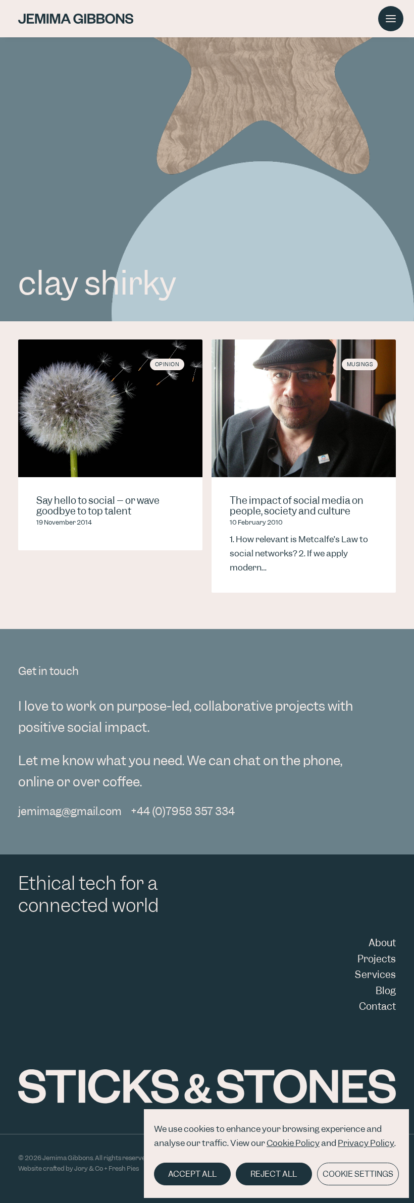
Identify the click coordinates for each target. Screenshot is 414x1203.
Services (375, 974)
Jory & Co (88, 1168)
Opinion (167, 364)
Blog (386, 991)
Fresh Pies (124, 1168)
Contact (377, 1006)
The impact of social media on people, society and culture (297, 506)
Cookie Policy (293, 1143)
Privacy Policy (366, 1143)
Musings (360, 364)
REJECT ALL (273, 1174)
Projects (376, 959)
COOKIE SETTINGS (358, 1174)
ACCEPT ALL (192, 1174)
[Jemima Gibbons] (75, 19)
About (382, 943)
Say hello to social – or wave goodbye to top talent (98, 506)
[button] (391, 18)
